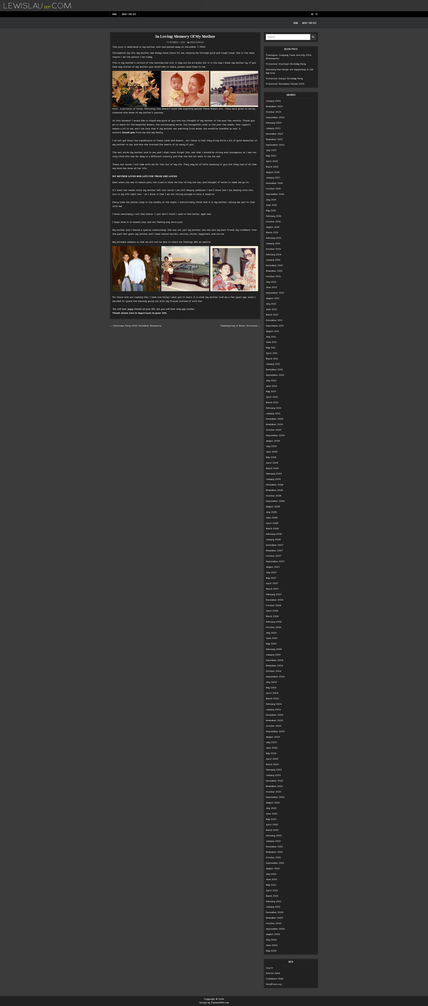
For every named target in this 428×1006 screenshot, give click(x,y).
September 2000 (275, 929)
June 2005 (271, 638)
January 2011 (273, 364)
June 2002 (271, 813)
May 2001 (271, 885)
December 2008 (274, 484)
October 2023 (273, 112)
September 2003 (275, 731)
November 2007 (274, 550)
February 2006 (274, 622)
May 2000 (271, 951)
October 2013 (273, 276)
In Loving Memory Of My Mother (185, 36)
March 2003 (272, 764)
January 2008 (273, 539)
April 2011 (271, 353)
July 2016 (271, 199)
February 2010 (273, 408)
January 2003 (273, 775)
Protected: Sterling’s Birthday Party (286, 64)
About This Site (129, 14)
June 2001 (271, 879)
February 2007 (274, 594)
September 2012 (275, 293)
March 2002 (272, 830)
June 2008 (271, 517)
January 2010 (273, 413)
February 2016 (273, 216)
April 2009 (272, 463)
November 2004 (274, 665)
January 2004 (273, 709)
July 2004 (271, 682)
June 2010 (271, 386)
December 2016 (274, 183)
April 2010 (272, 397)
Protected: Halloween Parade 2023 (285, 84)
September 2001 (275, 863)
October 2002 (273, 792)
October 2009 (273, 430)
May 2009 (271, 457)
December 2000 (274, 912)
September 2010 (275, 375)
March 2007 (272, 589)
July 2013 (271, 282)
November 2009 (274, 424)
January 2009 (273, 479)
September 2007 (275, 561)
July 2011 (271, 337)
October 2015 (273, 221)
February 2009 (274, 473)
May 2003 (271, 753)
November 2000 (274, 918)
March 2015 (272, 232)
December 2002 (274, 781)
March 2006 (272, 616)
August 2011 (272, 331)
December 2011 (274, 320)
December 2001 (274, 846)
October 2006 (273, 605)
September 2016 (275, 194)
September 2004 (275, 676)
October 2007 (273, 556)
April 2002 (272, 824)
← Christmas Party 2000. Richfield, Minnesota (135, 325)
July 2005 (271, 633)
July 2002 (271, 808)
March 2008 (272, 528)
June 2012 (271, 309)
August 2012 (272, 298)
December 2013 (274, 265)
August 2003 (273, 737)
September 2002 (275, 797)
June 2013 (271, 287)
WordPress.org (274, 984)
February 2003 (274, 769)
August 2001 (273, 868)
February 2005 (274, 649)
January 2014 (273, 260)
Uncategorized (197, 42)
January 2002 (273, 841)
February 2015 (273, 238)
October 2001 (273, 857)
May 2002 (271, 819)
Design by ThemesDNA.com (214, 1002)
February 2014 (273, 254)
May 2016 (271, 210)
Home (114, 14)
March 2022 (272, 167)
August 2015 (272, 227)
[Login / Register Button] (312, 14)
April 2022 (272, 161)
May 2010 (271, 391)
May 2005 (271, 643)
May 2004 (271, 687)
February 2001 (273, 901)
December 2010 (274, 369)
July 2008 (271, 512)
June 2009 (271, 452)
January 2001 (273, 907)
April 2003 (272, 759)
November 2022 (274, 139)
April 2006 (272, 610)
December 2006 (274, 600)
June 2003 (271, 748)
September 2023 (275, 117)
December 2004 (274, 660)
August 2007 (273, 567)
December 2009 (274, 419)
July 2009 (271, 446)
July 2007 (271, 572)
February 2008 (274, 534)
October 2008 (273, 495)
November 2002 (274, 786)
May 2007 (271, 578)
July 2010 (271, 380)
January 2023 (273, 128)
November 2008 (274, 490)
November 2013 (274, 271)
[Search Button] (316, 14)
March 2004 (272, 698)
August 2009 (273, 441)
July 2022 (271, 150)
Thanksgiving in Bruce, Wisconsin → (240, 325)
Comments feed (274, 978)
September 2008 (275, 501)
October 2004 (273, 671)
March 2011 (272, 358)
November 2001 (274, 852)
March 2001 (272, 896)
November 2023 (274, 106)
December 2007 (274, 545)
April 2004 (272, 693)
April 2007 (272, 583)
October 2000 (273, 923)
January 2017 (273, 177)
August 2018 (272, 172)
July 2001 (271, 874)
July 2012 (271, 304)
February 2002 (274, 835)
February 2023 (274, 123)
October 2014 (273, 249)
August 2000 (273, 934)
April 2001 (272, 890)
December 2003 (274, 715)
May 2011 (271, 347)
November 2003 (274, 720)
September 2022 (275, 145)
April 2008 (272, 523)
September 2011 (275, 325)
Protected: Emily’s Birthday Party (284, 78)
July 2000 (271, 939)
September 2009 (275, 435)
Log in (269, 968)
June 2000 (272, 945)
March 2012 (272, 314)
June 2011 (271, 342)
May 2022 (271, 155)
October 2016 (273, 188)
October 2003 (273, 726)
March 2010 (272, 402)
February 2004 (274, 704)
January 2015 (273, 243)
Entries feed (273, 973)
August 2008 (273, 506)
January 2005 (273, 654)
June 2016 (271, 205)
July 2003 (271, 742)
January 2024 (273, 101)
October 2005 (273, 627)
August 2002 (273, 802)
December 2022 (274, 134)
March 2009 (272, 468)
